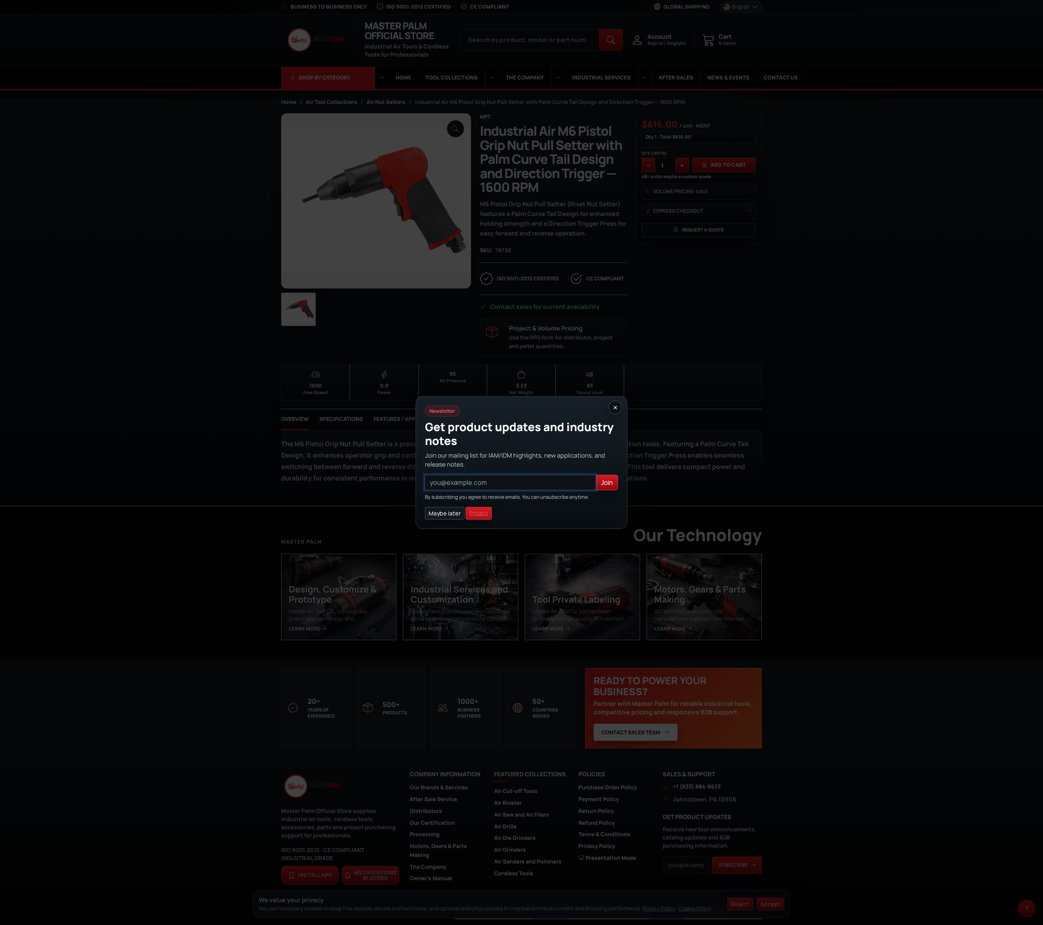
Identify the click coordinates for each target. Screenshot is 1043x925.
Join (607, 482)
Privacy (478, 513)
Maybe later (445, 513)
